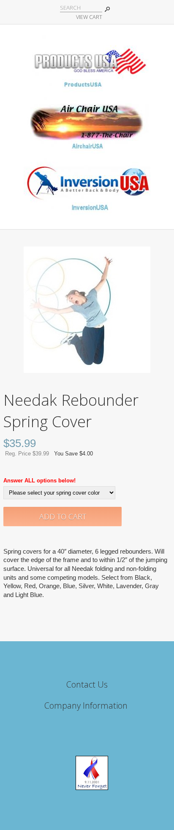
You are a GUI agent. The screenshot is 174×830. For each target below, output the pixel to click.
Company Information (86, 705)
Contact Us (87, 684)
